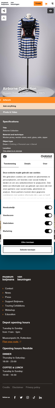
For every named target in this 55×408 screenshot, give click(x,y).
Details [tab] (27, 164)
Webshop (10, 349)
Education (10, 353)
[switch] (48, 215)
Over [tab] (45, 164)
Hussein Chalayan (12, 93)
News (8, 332)
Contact (9, 328)
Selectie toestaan (27, 250)
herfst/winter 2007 (34, 93)
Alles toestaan (27, 242)
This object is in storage (12, 151)
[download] (3, 18)
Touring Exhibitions (15, 345)
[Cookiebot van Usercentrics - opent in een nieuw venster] (41, 156)
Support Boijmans (14, 340)
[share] (3, 10)
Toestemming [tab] (10, 164)
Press (8, 336)
